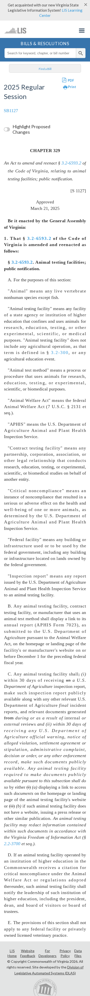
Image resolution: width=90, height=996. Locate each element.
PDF (71, 80)
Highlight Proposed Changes (31, 129)
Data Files (78, 953)
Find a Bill (45, 69)
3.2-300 (59, 352)
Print (72, 87)
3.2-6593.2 (71, 163)
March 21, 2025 (44, 208)
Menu (82, 30)
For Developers (47, 953)
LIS (15, 30)
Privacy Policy (65, 953)
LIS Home (12, 953)
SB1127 (11, 110)
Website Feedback (27, 953)
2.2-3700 (12, 843)
